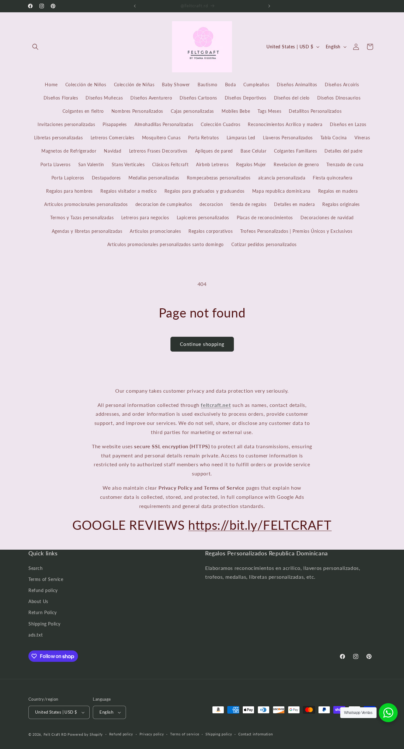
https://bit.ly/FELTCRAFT (259, 525)
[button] (35, 47)
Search (35, 568)
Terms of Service (45, 579)
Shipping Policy (44, 623)
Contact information (255, 734)
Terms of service (184, 734)
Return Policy (42, 612)
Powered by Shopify (85, 734)
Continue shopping (202, 344)
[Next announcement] (269, 6)
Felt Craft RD (55, 734)
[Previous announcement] (135, 6)
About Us (38, 601)
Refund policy (43, 590)
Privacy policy (152, 734)
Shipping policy (218, 734)
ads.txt (35, 634)
